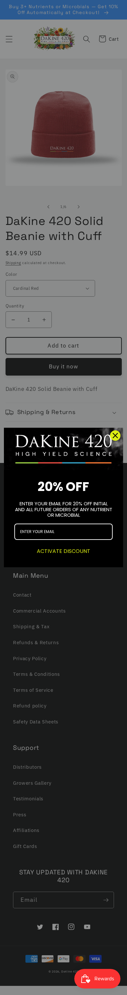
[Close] (115, 435)
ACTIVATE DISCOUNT (63, 551)
